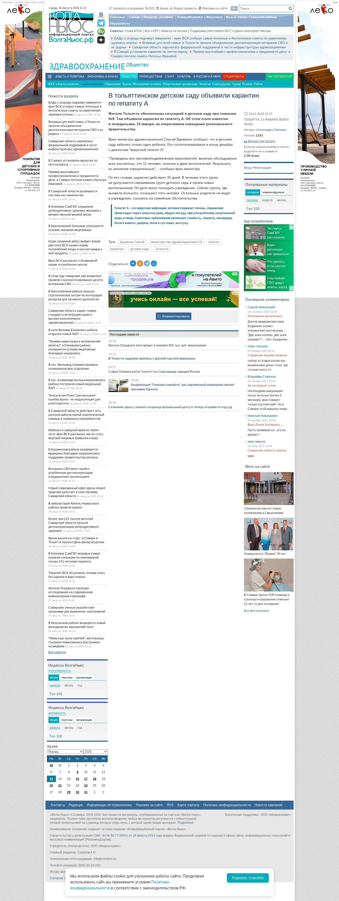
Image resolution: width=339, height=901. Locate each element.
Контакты (58, 805)
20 (51, 785)
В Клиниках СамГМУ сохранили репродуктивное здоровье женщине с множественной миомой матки (75, 210)
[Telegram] (147, 263)
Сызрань (166, 17)
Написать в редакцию (128, 8)
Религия (247, 84)
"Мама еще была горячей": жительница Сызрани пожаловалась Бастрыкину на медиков (76, 642)
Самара (134, 17)
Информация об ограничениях (109, 805)
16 (77, 779)
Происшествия (150, 76)
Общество (137, 64)
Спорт (169, 76)
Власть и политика (70, 76)
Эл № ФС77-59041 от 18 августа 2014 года (132, 835)
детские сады (139, 249)
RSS (151, 8)
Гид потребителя (279, 76)
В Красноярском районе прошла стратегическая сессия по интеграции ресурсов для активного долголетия (75, 295)
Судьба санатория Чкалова (251, 31)
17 (86, 779)
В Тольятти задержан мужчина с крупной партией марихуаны (151, 358)
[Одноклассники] (140, 263)
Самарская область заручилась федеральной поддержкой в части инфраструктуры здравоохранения (209, 47)
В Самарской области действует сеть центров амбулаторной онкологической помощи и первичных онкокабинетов (76, 415)
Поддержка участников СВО (210, 31)
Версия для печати (261, 141)
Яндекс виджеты (185, 8)
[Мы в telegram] (101, 23)
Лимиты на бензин (174, 31)
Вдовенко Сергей (132, 242)
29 (68, 792)
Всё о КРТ (151, 31)
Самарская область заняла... (268, 450)
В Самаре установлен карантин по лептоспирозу (151, 52)
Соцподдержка (221, 84)
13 (51, 779)
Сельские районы (264, 17)
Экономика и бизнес (102, 76)
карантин (117, 249)
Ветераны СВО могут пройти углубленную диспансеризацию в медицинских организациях (70, 473)
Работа (258, 84)
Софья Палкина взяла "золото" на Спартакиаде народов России (154, 371)
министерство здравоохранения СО (176, 242)
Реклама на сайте (215, 8)
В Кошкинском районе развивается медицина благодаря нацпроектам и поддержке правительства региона (74, 453)
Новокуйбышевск (190, 17)
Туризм (126, 84)
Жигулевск (214, 17)
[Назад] (291, 227)
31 (86, 792)
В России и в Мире (207, 76)
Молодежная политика (147, 84)
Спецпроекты (234, 76)
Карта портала (188, 805)
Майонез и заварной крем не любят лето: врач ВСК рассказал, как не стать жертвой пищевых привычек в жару (75, 434)
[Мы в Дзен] (101, 40)
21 (60, 785)
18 (94, 779)
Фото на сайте (257, 466)
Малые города (236, 17)
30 (51, 765)
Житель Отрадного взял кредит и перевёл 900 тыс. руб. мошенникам (157, 345)
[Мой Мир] (154, 263)
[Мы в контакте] (101, 14)
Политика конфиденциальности (227, 805)
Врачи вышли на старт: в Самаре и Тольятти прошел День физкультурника (76, 540)
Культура (184, 76)
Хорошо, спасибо (248, 878)
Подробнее (185, 822)
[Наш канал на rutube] (101, 31)
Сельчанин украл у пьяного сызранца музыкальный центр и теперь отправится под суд (170, 407)
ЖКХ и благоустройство (63, 84)
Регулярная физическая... (266, 316)
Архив (164, 8)
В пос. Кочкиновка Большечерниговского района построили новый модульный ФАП (76, 384)
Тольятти (150, 17)
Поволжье (117, 17)
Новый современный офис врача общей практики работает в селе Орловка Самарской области (76, 492)
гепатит (213, 242)
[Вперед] (291, 288)
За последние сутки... (263, 385)
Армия (236, 84)
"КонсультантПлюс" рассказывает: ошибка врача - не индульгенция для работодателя (74, 399)
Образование (112, 84)
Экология (205, 84)
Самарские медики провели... (268, 355)
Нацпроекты (120, 23)
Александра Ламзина (271, 130)
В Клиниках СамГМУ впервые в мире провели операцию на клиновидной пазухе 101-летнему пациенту (74, 557)
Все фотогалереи (256, 611)
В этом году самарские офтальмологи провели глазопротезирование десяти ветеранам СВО (75, 280)
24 (86, 785)
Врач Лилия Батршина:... (265, 424)
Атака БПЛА (133, 31)
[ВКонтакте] (133, 263)
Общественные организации (180, 84)
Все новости (57, 652)
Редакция (76, 805)
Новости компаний (268, 805)
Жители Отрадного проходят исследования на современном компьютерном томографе (70, 592)
